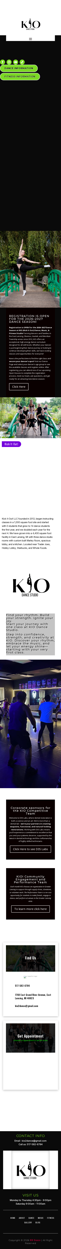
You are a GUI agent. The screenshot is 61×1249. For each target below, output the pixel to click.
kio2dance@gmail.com (26, 1006)
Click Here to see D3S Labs (30, 849)
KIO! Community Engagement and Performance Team (30, 879)
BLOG (37, 1205)
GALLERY (28, 1205)
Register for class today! (30, 757)
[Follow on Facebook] (2, 62)
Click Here (18, 387)
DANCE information (19, 68)
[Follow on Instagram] (9, 62)
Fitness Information (20, 76)
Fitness (50, 1200)
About (22, 1200)
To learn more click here (30, 909)
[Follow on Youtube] (15, 62)
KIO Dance (35, 1222)
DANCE (31, 1200)
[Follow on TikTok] (22, 62)
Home (12, 1200)
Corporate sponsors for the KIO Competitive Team (31, 810)
